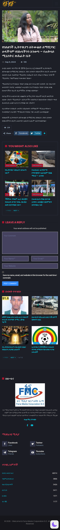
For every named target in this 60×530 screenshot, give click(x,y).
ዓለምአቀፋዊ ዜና (8, 479)
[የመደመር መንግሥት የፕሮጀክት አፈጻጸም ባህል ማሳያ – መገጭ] (43, 159)
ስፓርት (4, 490)
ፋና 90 (4, 501)
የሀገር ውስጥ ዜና (10, 165)
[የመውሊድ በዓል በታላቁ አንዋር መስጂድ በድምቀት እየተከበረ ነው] (43, 188)
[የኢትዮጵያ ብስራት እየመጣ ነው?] (16, 159)
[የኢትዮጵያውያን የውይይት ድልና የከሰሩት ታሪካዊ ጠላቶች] (15, 335)
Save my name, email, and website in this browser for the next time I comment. (30, 276)
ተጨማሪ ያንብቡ (30, 419)
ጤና (7, 194)
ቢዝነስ (4, 496)
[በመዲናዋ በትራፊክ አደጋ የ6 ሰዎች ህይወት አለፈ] (45, 305)
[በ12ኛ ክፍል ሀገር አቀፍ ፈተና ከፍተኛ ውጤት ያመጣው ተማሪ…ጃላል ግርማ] (15, 305)
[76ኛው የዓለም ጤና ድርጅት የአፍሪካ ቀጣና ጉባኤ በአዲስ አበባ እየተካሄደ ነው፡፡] (16, 188)
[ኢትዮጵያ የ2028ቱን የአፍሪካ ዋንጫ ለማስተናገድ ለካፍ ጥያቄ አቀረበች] (45, 335)
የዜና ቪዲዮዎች (7, 484)
